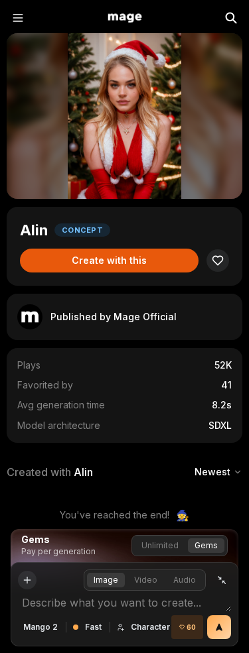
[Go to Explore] (125, 18)
